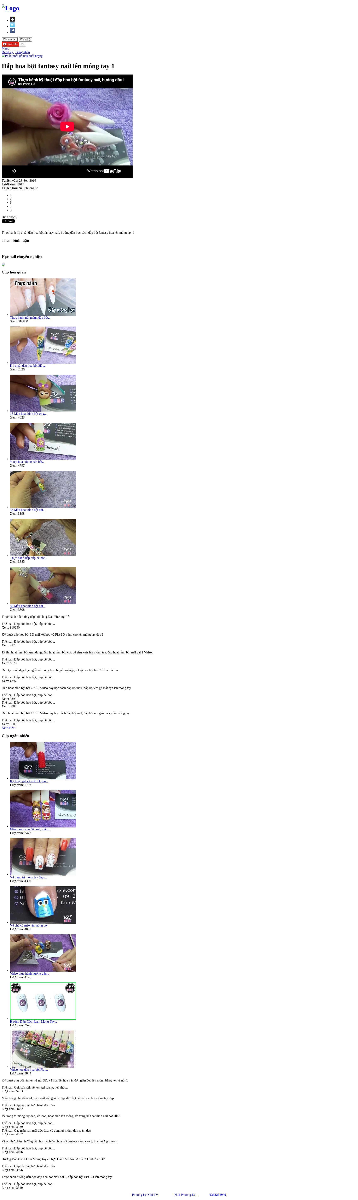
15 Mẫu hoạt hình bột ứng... (28, 413)
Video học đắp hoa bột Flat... (29, 1069)
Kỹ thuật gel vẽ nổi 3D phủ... (29, 781)
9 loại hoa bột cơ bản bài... (27, 461)
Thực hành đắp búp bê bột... (28, 558)
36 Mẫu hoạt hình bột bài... (27, 510)
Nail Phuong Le (184, 1194)
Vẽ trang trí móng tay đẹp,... (28, 877)
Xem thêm (8, 727)
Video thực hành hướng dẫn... (29, 973)
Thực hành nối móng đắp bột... (30, 317)
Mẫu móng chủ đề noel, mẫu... (30, 829)
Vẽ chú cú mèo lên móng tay (29, 925)
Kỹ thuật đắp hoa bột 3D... (27, 365)
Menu (5, 48)
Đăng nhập (22, 52)
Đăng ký (8, 52)
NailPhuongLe (28, 188)
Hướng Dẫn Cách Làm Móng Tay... (33, 1021)
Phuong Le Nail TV (145, 1194)
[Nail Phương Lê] (197, 1194)
